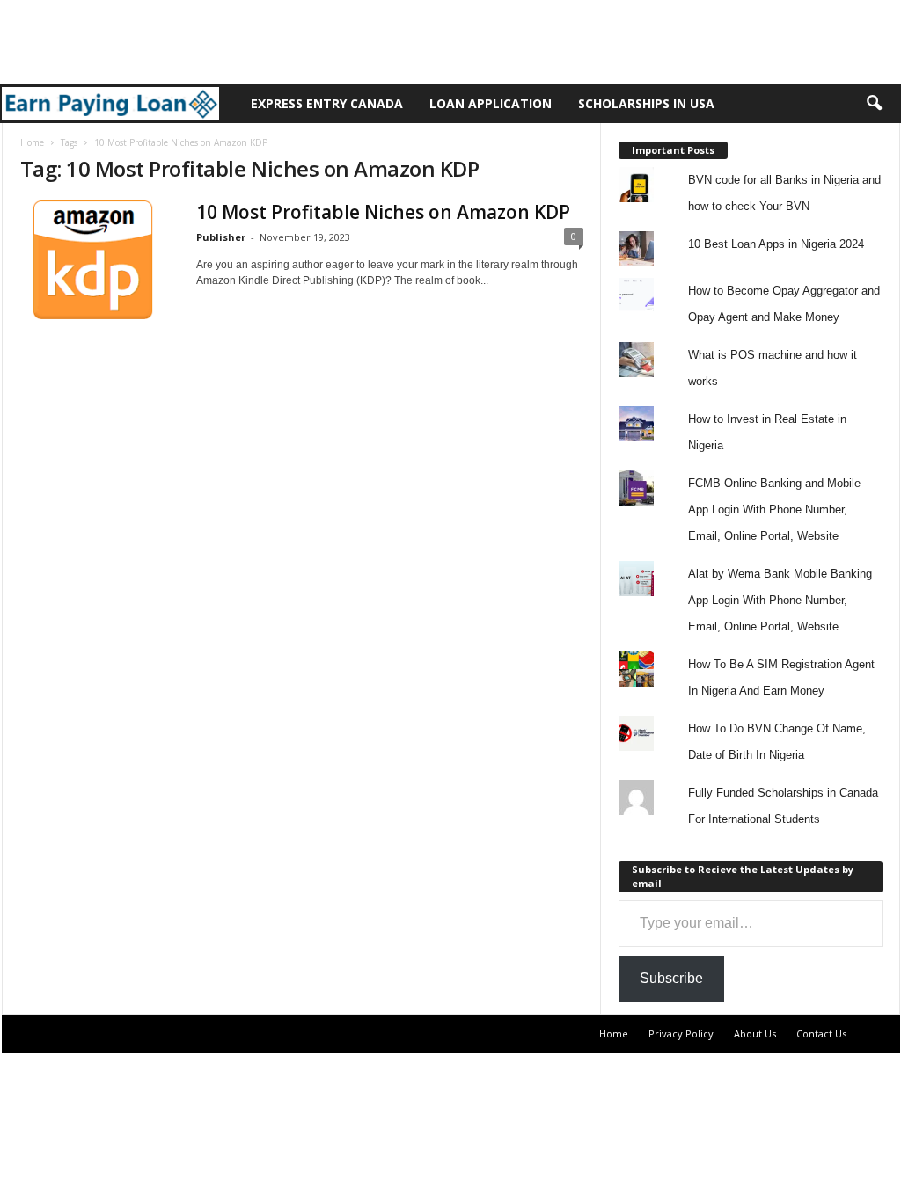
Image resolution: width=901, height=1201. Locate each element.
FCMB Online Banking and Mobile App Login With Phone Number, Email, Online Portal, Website (774, 509)
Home (32, 142)
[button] (873, 103)
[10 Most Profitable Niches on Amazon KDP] (99, 259)
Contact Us (821, 1033)
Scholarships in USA (646, 103)
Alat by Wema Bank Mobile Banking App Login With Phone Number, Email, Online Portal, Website (780, 600)
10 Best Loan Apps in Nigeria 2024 (776, 244)
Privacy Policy (681, 1033)
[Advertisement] (320, 39)
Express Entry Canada (327, 103)
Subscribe (671, 978)
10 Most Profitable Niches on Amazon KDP (383, 212)
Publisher (220, 237)
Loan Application (490, 103)
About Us (755, 1033)
